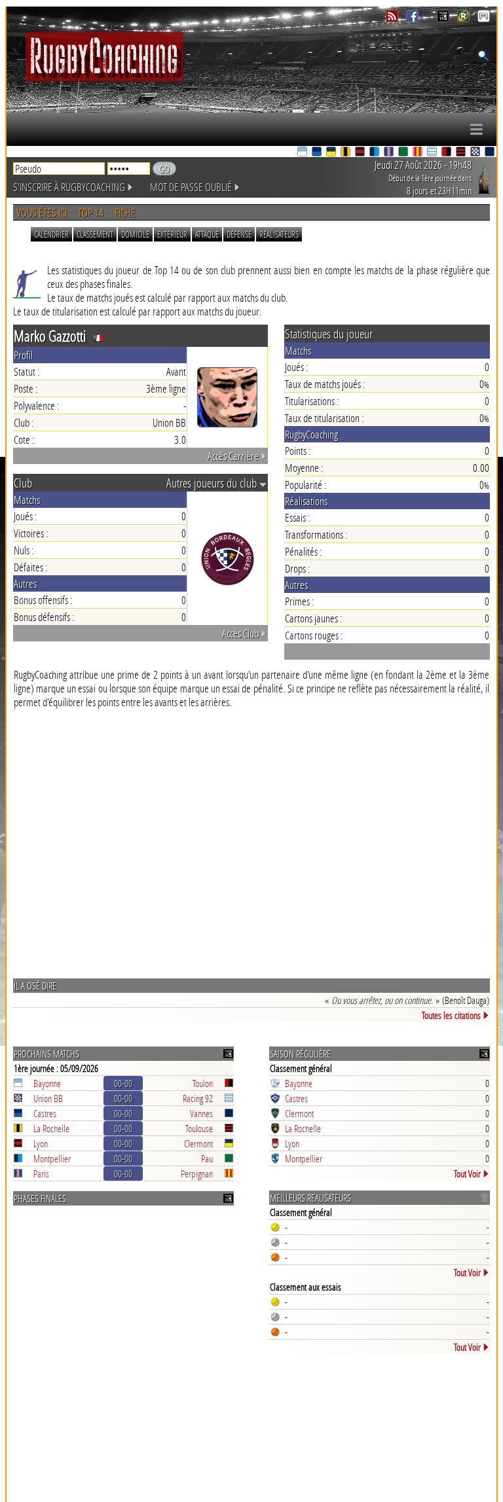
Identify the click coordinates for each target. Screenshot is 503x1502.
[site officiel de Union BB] (476, 152)
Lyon (40, 1143)
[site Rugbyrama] (464, 18)
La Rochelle (51, 1128)
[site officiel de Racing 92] (433, 152)
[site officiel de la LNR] (444, 18)
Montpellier (52, 1158)
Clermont (198, 1143)
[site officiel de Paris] (390, 152)
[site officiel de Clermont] (332, 152)
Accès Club (240, 633)
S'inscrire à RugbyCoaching (69, 186)
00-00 (123, 1083)
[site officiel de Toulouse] (462, 152)
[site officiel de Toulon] (447, 152)
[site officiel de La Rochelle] (346, 152)
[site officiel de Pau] (404, 152)
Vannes (201, 1113)
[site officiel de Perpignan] (418, 152)
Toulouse (199, 1128)
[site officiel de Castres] (318, 152)
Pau (207, 1158)
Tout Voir (467, 1173)
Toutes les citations (451, 1015)
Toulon (203, 1083)
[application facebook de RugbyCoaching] (413, 18)
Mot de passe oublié (191, 186)
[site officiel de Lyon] (361, 152)
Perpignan (197, 1173)
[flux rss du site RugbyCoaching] (393, 18)
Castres (44, 1113)
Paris (41, 1173)
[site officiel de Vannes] (490, 152)
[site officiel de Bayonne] (303, 152)
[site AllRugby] (483, 18)
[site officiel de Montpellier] (375, 152)
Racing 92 (198, 1098)
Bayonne (47, 1083)
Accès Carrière (233, 455)
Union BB (48, 1098)
